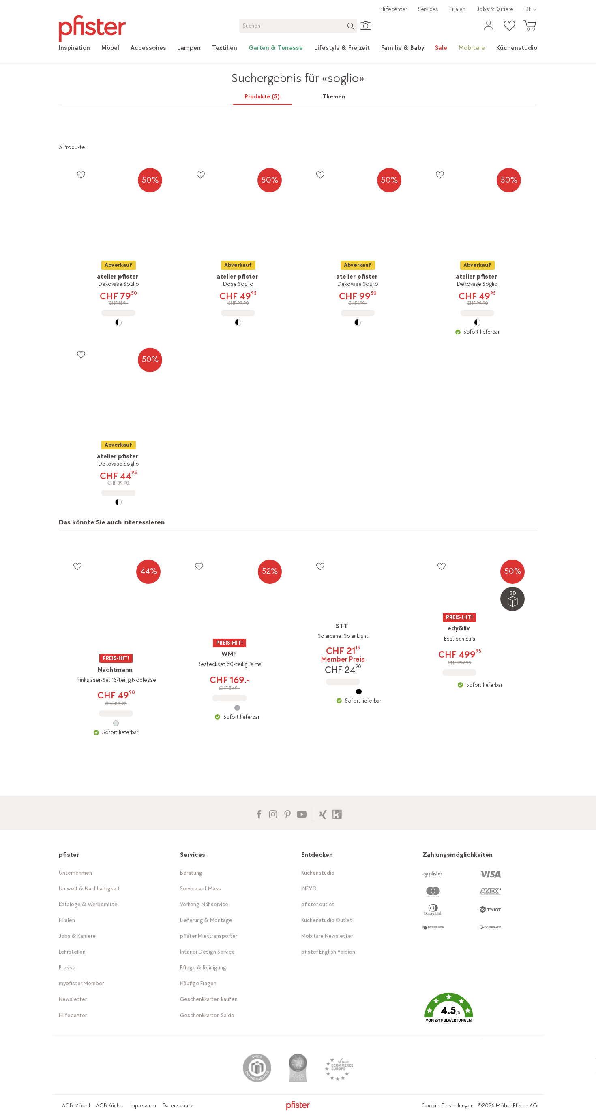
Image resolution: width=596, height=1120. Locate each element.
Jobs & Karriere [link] (495, 9)
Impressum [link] (142, 1105)
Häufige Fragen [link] (198, 983)
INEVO (309, 888)
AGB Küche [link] (109, 1105)
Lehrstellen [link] (72, 951)
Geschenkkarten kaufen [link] (209, 999)
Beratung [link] (191, 872)
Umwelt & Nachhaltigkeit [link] (89, 888)
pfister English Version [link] (328, 951)
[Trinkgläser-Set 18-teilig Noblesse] (116, 723)
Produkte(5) (262, 96)
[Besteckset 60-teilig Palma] (237, 708)
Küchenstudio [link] (317, 872)
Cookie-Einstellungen (447, 1105)
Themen (333, 96)
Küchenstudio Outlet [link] (326, 920)
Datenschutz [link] (177, 1105)
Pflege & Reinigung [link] (203, 967)
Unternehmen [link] (75, 872)
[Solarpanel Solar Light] (359, 691)
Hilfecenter (393, 9)
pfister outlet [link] (317, 904)
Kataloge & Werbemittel (89, 904)
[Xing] (323, 813)
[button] (448, 1013)
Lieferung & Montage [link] (206, 920)
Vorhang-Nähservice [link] (204, 904)
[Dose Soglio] (238, 322)
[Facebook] (259, 813)
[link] (74, 48)
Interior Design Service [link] (207, 951)
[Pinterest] (287, 813)
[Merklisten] (81, 175)
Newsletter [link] (73, 999)
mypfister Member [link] (81, 983)
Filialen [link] (457, 9)
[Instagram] (273, 813)
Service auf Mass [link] (200, 888)
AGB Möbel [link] (76, 1105)
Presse (67, 967)
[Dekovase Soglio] (118, 322)
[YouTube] (301, 813)
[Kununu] (337, 813)
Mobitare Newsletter (327, 936)
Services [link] (428, 9)
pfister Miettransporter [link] (208, 936)
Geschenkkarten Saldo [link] (207, 1015)
